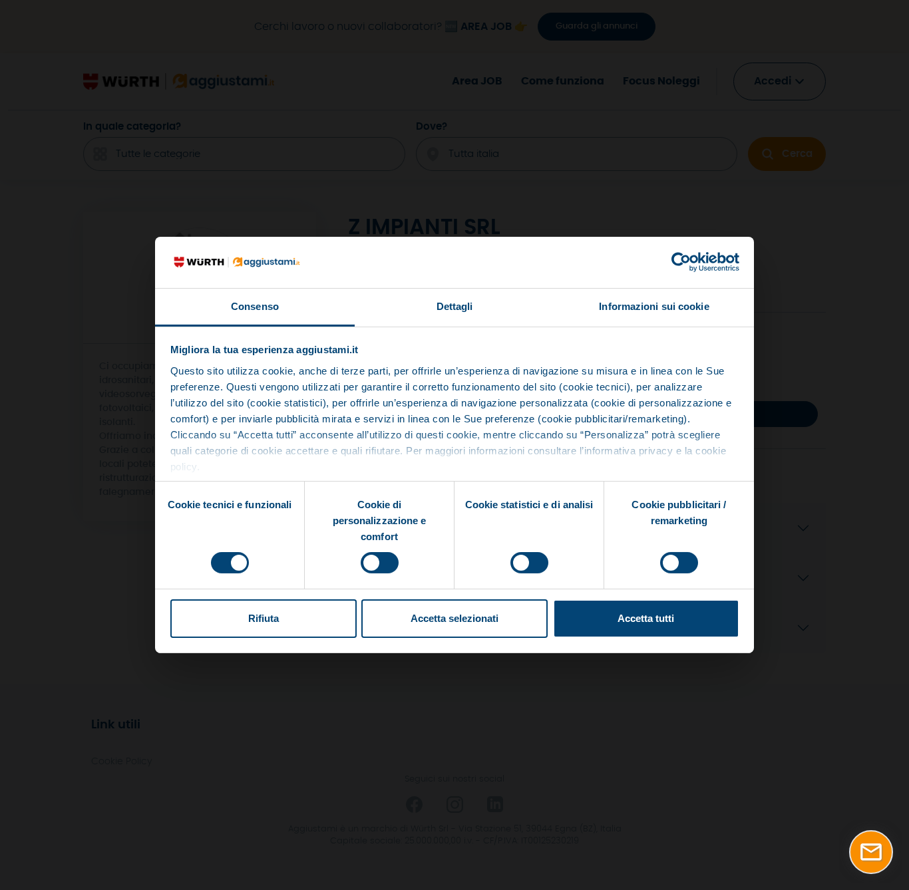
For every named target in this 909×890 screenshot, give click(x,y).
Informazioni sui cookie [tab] (654, 306)
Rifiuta (263, 618)
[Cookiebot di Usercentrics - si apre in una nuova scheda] (681, 262)
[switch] (380, 562)
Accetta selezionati (454, 618)
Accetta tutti (646, 618)
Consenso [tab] (255, 306)
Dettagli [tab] (455, 306)
